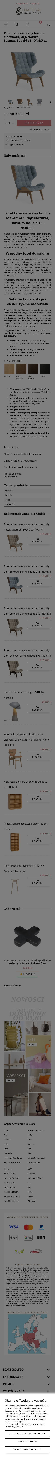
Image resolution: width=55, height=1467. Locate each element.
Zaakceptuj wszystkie (27, 1449)
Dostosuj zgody (27, 1441)
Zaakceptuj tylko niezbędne (27, 1434)
